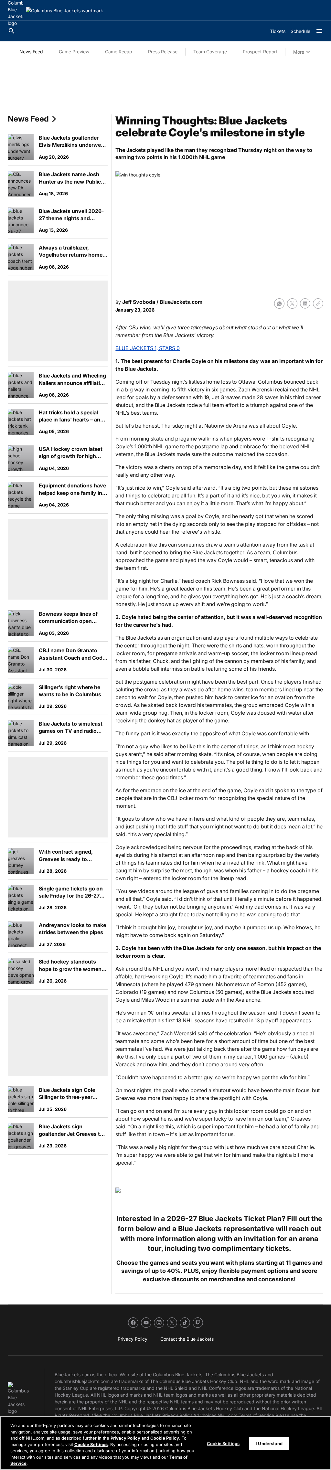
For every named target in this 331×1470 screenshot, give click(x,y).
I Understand (269, 1443)
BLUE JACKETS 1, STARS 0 (147, 348)
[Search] (12, 31)
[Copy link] (318, 303)
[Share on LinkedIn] (305, 303)
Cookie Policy (164, 1438)
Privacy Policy (125, 1438)
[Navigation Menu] (319, 31)
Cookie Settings (91, 1444)
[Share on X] (292, 303)
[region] (165, 1443)
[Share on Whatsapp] (279, 303)
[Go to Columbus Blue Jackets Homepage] (64, 10)
